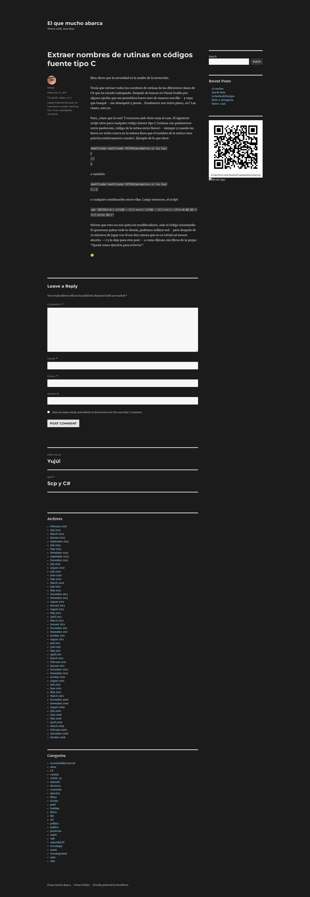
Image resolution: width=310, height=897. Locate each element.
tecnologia (56, 846)
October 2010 (57, 677)
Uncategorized (58, 853)
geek (55, 97)
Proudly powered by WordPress (110, 885)
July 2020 (55, 571)
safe (52, 838)
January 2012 (57, 624)
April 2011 (55, 654)
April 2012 (56, 616)
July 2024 (55, 545)
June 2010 (55, 688)
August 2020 (57, 567)
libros (53, 812)
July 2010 (55, 684)
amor (53, 767)
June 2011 (55, 647)
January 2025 (57, 537)
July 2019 (55, 586)
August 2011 (57, 639)
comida (54, 774)
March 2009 (57, 726)
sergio (51, 87)
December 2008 (59, 733)
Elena (53, 797)
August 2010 (57, 680)
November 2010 (59, 673)
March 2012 (57, 620)
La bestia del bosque (223, 96)
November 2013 (59, 598)
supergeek (65, 110)
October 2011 (57, 635)
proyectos (56, 831)
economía (56, 789)
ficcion (54, 800)
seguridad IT (57, 842)
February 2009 (58, 729)
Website (53, 393)
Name (52, 358)
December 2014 (59, 594)
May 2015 (55, 590)
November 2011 (59, 631)
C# (49, 97)
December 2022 (59, 560)
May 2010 (55, 692)
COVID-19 (56, 778)
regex (62, 97)
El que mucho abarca (75, 23)
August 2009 (57, 707)
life (52, 816)
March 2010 (57, 696)
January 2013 (57, 605)
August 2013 (57, 601)
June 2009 (56, 714)
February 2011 (58, 662)
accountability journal (62, 763)
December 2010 (59, 669)
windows (52, 113)
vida (52, 861)
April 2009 (56, 722)
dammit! (55, 782)
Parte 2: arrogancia (222, 100)
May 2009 (56, 718)
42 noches (218, 88)
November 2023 (59, 552)
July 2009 (55, 711)
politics (54, 827)
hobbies (54, 808)
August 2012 (57, 609)
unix (69, 97)
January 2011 (57, 665)
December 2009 (59, 699)
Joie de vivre (218, 92)
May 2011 (55, 650)
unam (53, 849)
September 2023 (59, 556)
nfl (52, 819)
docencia (55, 785)
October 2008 (57, 737)
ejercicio (55, 793)
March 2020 (57, 582)
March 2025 (57, 534)
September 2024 (59, 541)
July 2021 (55, 564)
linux (55, 110)
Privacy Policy (82, 885)
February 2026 (58, 526)
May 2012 (55, 613)
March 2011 (56, 658)
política (54, 823)
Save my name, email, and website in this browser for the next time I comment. (97, 412)
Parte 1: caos (219, 103)
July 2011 (55, 643)
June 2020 (56, 575)
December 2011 (58, 628)
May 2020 (55, 579)
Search (213, 56)
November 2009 (59, 703)
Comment (55, 304)
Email (52, 376)
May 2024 (55, 549)
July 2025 (55, 530)
